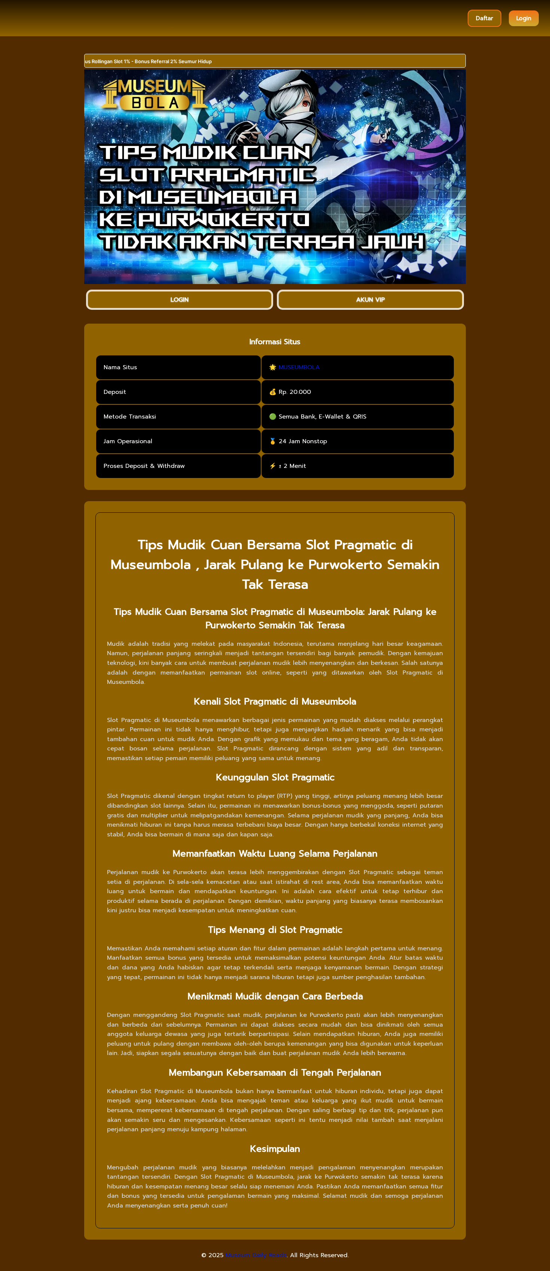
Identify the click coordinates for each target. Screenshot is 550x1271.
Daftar (484, 18)
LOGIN (180, 299)
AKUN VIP (370, 299)
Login (523, 18)
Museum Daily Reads (256, 1255)
